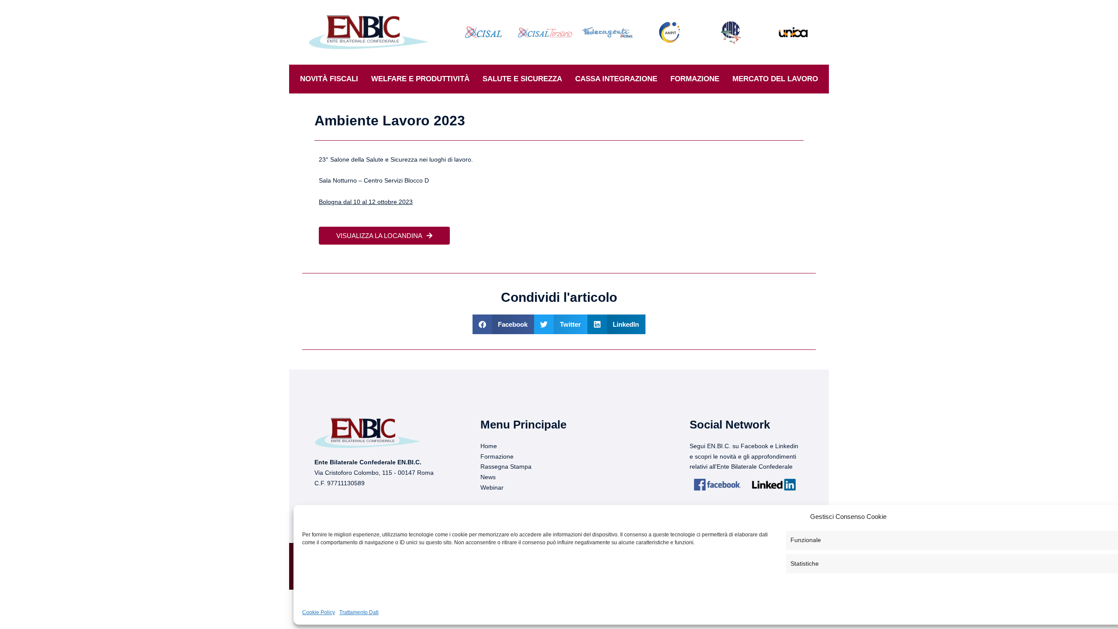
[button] (504, 324)
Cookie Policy (318, 612)
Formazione (694, 79)
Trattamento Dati (359, 612)
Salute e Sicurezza (522, 79)
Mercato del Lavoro (775, 79)
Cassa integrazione (616, 79)
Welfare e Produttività (420, 79)
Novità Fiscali (329, 79)
